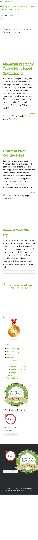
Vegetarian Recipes (19, 369)
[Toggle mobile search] (2, 12)
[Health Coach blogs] (14, 340)
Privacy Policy (29, 490)
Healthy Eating (13, 348)
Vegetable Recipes (19, 366)
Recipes (10, 357)
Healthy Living (13, 351)
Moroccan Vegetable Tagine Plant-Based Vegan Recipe (18, 68)
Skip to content (6, 1)
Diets (9, 354)
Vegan (13, 372)
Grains (14, 360)
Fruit (13, 363)
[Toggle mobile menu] (0, 12)
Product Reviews (14, 378)
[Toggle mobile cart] (4, 12)
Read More (32, 113)
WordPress (21, 490)
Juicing (10, 375)
